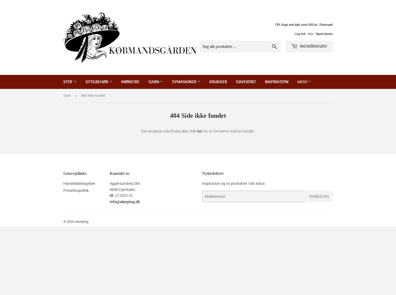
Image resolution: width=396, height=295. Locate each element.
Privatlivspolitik (76, 190)
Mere (302, 82)
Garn (154, 81)
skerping (81, 222)
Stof (68, 81)
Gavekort (246, 81)
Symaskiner (184, 81)
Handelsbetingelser (79, 183)
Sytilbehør (97, 81)
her (199, 131)
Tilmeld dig (319, 197)
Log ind (299, 34)
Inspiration (277, 81)
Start (67, 95)
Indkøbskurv (313, 46)
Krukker (218, 81)
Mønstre (130, 81)
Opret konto (324, 34)
